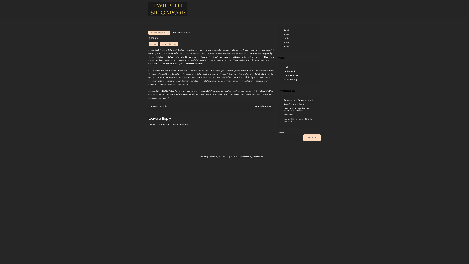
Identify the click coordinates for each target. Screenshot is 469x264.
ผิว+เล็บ (287, 30)
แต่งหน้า (287, 42)
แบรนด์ (287, 34)
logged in (165, 124)
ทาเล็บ (286, 38)
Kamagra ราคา (290, 100)
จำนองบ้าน (288, 104)
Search (281, 133)
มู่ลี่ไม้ (286, 115)
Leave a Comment (182, 32)
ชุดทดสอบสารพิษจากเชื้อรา (295, 108)
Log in (286, 67)
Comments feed (291, 75)
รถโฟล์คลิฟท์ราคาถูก (292, 119)
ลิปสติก (287, 46)
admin (153, 44)
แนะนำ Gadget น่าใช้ (159, 32)
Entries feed (289, 71)
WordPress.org (290, 79)
